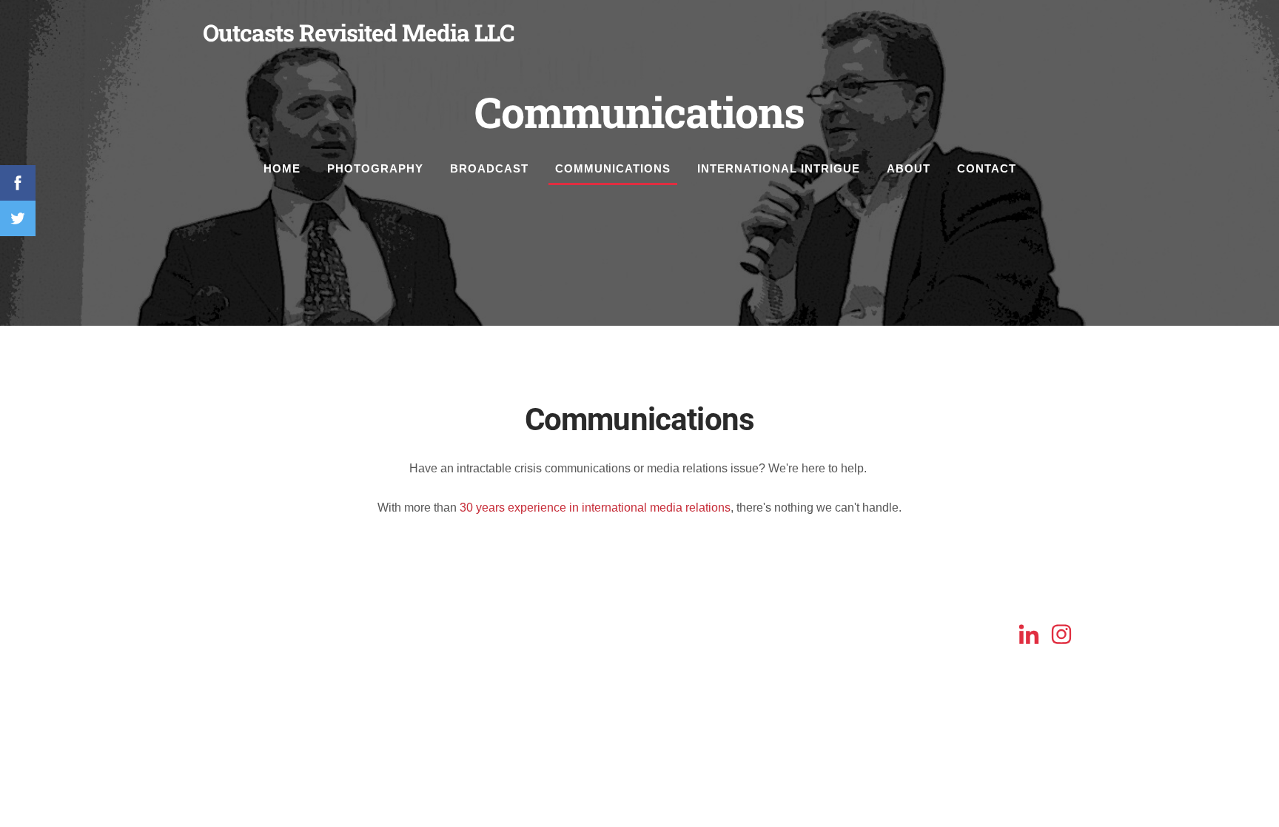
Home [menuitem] (282, 168)
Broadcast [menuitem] (489, 168)
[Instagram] (1061, 634)
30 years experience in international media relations (595, 507)
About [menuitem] (908, 168)
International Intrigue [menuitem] (778, 168)
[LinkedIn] (1029, 634)
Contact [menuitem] (986, 168)
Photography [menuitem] (375, 168)
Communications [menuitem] (613, 168)
